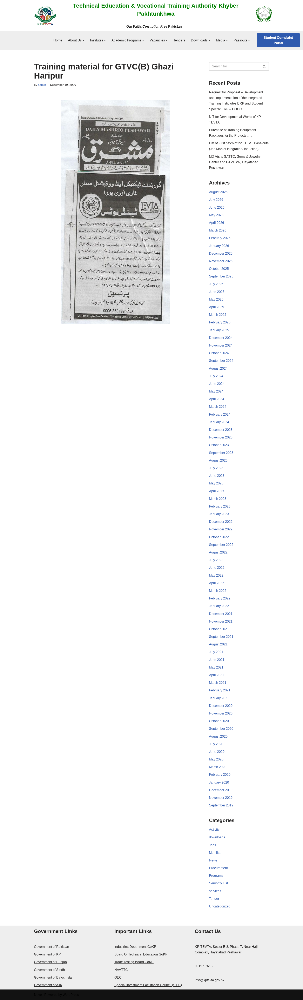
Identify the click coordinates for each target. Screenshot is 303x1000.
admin (42, 84)
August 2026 (218, 192)
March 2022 (217, 590)
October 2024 (219, 353)
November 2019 (221, 797)
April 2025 (216, 307)
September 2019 (221, 805)
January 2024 (219, 422)
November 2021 (221, 621)
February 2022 (219, 598)
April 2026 (216, 222)
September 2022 (221, 544)
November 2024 (221, 345)
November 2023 (221, 437)
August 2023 (218, 460)
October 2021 (219, 629)
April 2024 (216, 399)
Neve (38, 994)
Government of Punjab (50, 962)
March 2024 (217, 406)
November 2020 (221, 713)
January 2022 (219, 606)
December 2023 (221, 429)
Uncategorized (219, 906)
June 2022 (216, 567)
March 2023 (217, 499)
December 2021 (221, 614)
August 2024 (218, 368)
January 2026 (219, 246)
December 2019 (221, 790)
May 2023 (216, 483)
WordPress (71, 994)
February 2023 (219, 506)
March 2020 (217, 767)
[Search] (264, 66)
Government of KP (47, 954)
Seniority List (218, 883)
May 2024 (216, 391)
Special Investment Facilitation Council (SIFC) (148, 985)
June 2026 (216, 207)
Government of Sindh (49, 970)
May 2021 (216, 667)
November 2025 (221, 261)
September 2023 (221, 453)
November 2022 (221, 529)
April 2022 (216, 583)
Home (57, 40)
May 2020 (216, 759)
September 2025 (221, 276)
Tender (214, 898)
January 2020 (219, 782)
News (213, 860)
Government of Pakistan (51, 946)
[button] (83, 40)
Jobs (212, 845)
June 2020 (216, 751)
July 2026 (216, 199)
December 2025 (221, 253)
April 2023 (216, 491)
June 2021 (216, 660)
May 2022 (216, 575)
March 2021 (217, 682)
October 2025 (219, 268)
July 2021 (216, 652)
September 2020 (221, 728)
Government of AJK (48, 985)
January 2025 (219, 330)
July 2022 (216, 560)
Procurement (218, 868)
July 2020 (216, 744)
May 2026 (216, 215)
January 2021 (219, 698)
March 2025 (217, 314)
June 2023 (216, 475)
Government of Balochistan (54, 977)
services (215, 891)
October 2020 (219, 721)
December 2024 (221, 338)
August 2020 (218, 736)
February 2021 (219, 690)
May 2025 (216, 299)
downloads (217, 837)
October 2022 (219, 537)
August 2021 (218, 644)
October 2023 (219, 445)
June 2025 (216, 292)
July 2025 (216, 284)
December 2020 (221, 705)
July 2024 (216, 376)
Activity (214, 829)
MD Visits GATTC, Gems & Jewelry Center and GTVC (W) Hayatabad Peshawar (235, 162)
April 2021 (216, 675)
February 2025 (219, 322)
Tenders (179, 40)
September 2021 (221, 636)
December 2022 (221, 521)
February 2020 (219, 774)
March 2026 (217, 230)
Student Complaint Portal (278, 40)
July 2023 (216, 468)
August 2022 (218, 552)
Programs (216, 875)
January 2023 (219, 514)
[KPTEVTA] (45, 15)
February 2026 (219, 238)
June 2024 (216, 383)
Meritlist (214, 852)
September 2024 (221, 360)
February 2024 (219, 414)
